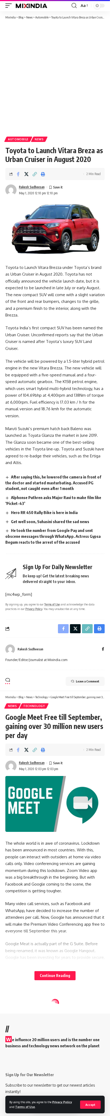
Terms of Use (25, 1107)
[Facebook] (103, 649)
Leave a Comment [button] (87, 681)
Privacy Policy (62, 1102)
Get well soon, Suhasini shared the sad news (50, 521)
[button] (90, 1104)
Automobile (18, 139)
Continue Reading (55, 975)
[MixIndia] (31, 5)
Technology (34, 706)
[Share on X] (26, 174)
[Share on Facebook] (18, 174)
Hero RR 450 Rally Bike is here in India (44, 512)
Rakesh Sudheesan (32, 187)
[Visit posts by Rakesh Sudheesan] (11, 190)
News (39, 139)
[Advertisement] (55, 77)
